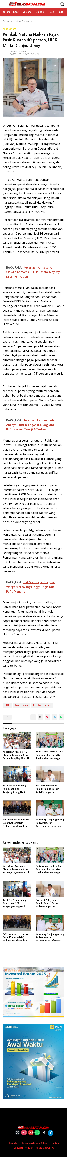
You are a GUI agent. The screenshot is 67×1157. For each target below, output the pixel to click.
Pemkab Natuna (42, 705)
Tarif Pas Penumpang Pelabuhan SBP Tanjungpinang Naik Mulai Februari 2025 (14, 789)
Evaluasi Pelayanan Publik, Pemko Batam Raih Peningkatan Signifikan (47, 789)
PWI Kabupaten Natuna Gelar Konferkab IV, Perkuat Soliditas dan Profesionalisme (16, 823)
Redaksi (13, 1143)
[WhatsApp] (37, 1133)
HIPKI (7, 705)
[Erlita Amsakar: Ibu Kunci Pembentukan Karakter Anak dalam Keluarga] (50, 740)
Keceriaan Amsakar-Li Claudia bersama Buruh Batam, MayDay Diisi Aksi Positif (17, 755)
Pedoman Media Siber (34, 1143)
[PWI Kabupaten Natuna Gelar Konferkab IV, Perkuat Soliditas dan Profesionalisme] (17, 808)
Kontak (55, 1143)
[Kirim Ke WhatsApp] (61, 717)
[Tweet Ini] (40, 717)
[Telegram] (50, 1133)
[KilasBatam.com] (26, 4)
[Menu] (5, 4)
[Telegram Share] (54, 717)
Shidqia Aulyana (18, 51)
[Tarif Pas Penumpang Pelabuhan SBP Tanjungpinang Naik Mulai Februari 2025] (17, 774)
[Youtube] (31, 1133)
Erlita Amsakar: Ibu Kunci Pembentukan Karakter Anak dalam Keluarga (50, 755)
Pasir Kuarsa (22, 705)
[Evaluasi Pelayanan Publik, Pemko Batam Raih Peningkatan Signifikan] (50, 774)
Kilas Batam (9, 28)
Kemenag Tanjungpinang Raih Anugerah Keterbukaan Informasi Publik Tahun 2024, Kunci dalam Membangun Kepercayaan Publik (50, 823)
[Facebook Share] (33, 717)
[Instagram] (24, 1133)
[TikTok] (44, 1133)
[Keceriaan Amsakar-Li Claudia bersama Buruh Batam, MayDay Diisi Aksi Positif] (17, 740)
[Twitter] (17, 1133)
